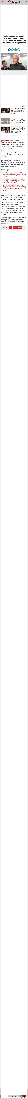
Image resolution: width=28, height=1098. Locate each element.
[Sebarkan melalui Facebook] (9, 49)
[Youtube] (15, 1096)
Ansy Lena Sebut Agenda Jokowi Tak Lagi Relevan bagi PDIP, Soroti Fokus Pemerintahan (14, 180)
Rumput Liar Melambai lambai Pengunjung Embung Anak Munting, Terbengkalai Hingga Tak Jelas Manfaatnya (14, 187)
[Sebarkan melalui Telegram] (18, 49)
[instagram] (18, 1096)
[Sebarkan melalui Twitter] (12, 49)
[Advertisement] (14, 19)
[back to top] (24, 1096)
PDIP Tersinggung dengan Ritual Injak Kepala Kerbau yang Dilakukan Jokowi (14, 174)
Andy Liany (4, 46)
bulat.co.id (5, 140)
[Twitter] (12, 1096)
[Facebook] (9, 1096)
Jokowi (23, 155)
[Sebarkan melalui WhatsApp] (15, 49)
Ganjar (10, 142)
